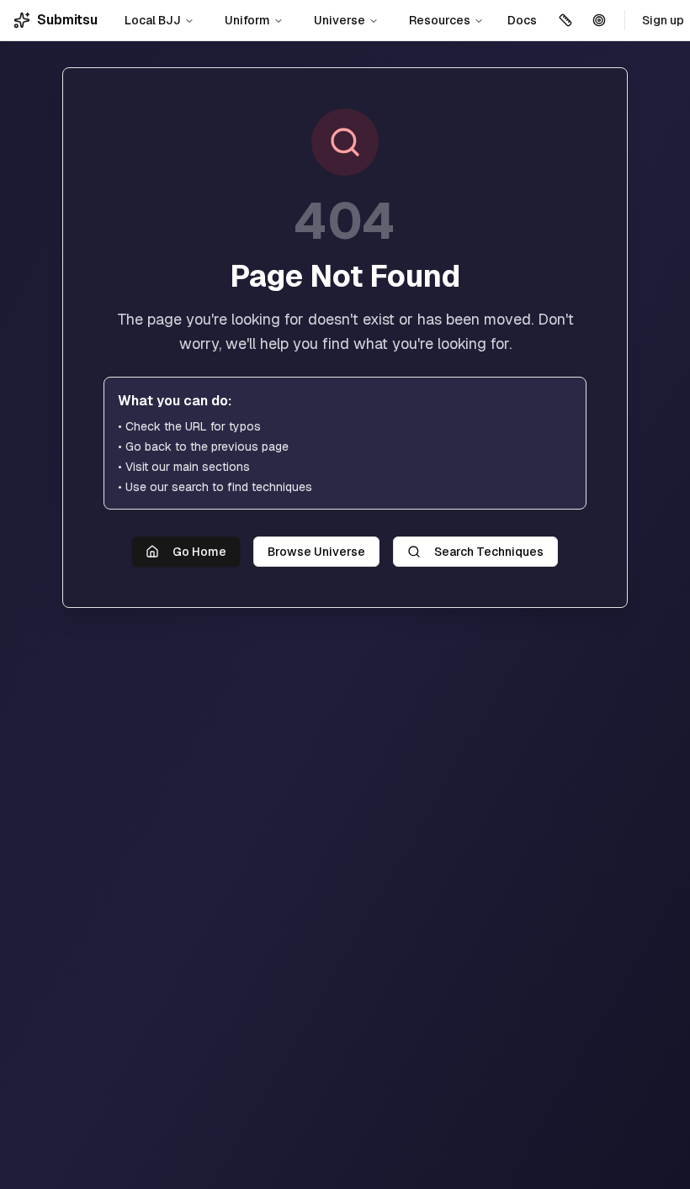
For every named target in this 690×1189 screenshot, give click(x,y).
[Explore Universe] (599, 20)
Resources (439, 20)
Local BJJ (153, 20)
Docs (522, 20)
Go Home (199, 551)
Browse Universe (316, 551)
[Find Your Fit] (565, 20)
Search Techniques (489, 551)
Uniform (247, 20)
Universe (339, 20)
